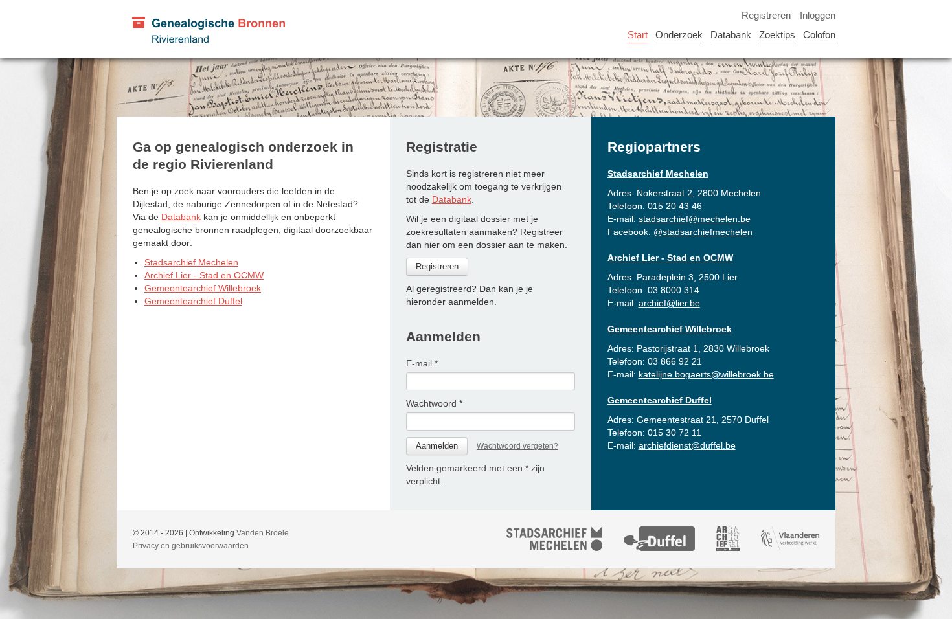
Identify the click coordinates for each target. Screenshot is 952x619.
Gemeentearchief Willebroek (202, 288)
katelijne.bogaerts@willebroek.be (706, 374)
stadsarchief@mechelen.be (695, 219)
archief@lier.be (669, 303)
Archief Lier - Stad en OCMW (204, 275)
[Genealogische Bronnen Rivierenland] (208, 29)
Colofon (819, 34)
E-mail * (422, 363)
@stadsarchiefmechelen (703, 232)
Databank (730, 34)
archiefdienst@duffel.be (687, 445)
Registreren (766, 15)
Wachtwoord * (434, 403)
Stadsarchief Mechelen (191, 262)
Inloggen (817, 15)
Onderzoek (679, 34)
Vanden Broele (262, 532)
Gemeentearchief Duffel (193, 301)
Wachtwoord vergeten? (517, 446)
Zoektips (777, 34)
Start (638, 34)
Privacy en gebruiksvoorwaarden (191, 545)
